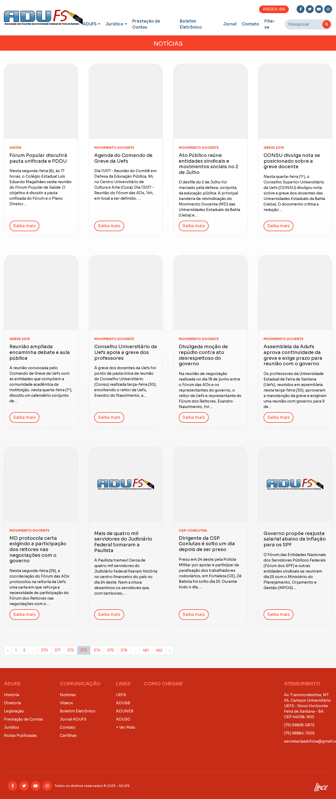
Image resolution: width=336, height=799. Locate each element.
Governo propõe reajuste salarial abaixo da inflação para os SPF (295, 539)
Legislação (14, 711)
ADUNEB (124, 711)
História (11, 694)
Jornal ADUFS (73, 719)
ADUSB (123, 703)
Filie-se (269, 24)
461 (146, 650)
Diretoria (12, 703)
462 (159, 650)
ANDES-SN (274, 9)
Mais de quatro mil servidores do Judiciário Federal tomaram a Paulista (123, 542)
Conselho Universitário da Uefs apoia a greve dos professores (125, 352)
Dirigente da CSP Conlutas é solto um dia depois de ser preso (207, 543)
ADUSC (123, 719)
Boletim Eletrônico (191, 24)
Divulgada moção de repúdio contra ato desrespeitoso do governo (203, 355)
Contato (250, 24)
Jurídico (114, 24)
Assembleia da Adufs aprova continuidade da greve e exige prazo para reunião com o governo (293, 355)
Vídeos (66, 703)
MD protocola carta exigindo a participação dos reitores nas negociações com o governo (37, 549)
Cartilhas (68, 735)
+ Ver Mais (125, 727)
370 (44, 650)
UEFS (121, 694)
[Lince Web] (321, 786)
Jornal (230, 24)
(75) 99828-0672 (299, 725)
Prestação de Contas (146, 24)
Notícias (68, 694)
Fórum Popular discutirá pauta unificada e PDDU (38, 158)
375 (110, 650)
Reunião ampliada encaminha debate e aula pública (39, 352)
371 (58, 650)
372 (70, 650)
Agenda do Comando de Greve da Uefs (123, 158)
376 (123, 650)
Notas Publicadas (20, 735)
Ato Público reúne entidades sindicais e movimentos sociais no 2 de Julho (208, 163)
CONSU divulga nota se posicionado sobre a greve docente (292, 161)
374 (97, 650)
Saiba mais (24, 226)
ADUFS (90, 24)
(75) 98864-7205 (299, 733)
